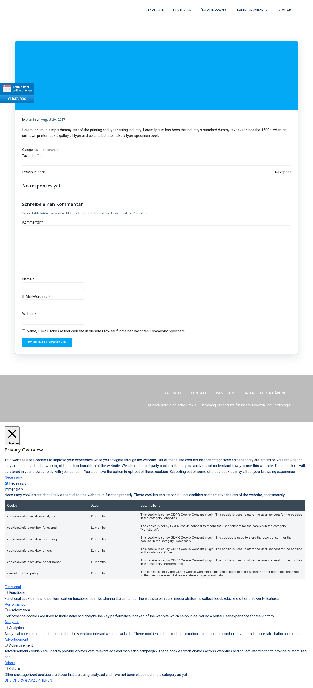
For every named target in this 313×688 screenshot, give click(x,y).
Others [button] (10, 663)
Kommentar (32, 222)
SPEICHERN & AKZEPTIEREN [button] (28, 680)
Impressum (225, 393)
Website (29, 314)
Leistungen (182, 10)
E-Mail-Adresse (36, 296)
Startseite (155, 10)
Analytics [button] (12, 622)
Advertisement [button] (16, 639)
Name (28, 279)
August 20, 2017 (53, 119)
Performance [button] (15, 604)
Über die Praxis (213, 10)
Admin (31, 119)
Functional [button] (13, 587)
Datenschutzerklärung (265, 393)
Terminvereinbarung (252, 10)
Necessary (18, 483)
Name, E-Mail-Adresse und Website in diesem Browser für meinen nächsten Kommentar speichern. (106, 331)
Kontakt (286, 10)
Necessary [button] (13, 477)
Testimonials (50, 150)
